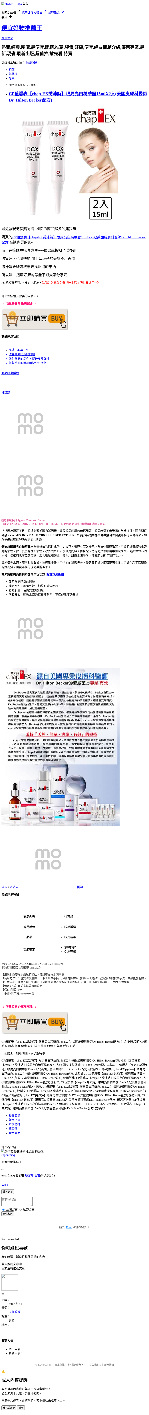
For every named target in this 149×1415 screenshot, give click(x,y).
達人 (4, 887)
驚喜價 (13, 1128)
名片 (12, 78)
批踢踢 (5, 392)
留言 (37, 1175)
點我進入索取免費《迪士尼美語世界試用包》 (71, 282)
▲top (4, 1184)
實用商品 (14, 1133)
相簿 (12, 69)
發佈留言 (7, 1214)
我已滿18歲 (9, 1407)
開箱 (80, 887)
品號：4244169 (18, 349)
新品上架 (14, 1120)
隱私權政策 (95, 1364)
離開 (21, 1407)
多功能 (14, 887)
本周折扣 (58, 574)
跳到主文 (7, 38)
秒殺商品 (14, 1115)
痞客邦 (29, 1175)
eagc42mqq (8, 1155)
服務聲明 (109, 1364)
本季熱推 (14, 1124)
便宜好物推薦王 (21, 28)
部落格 (13, 74)
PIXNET (47, 1364)
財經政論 (31, 62)
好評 (49, 574)
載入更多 (7, 1191)
